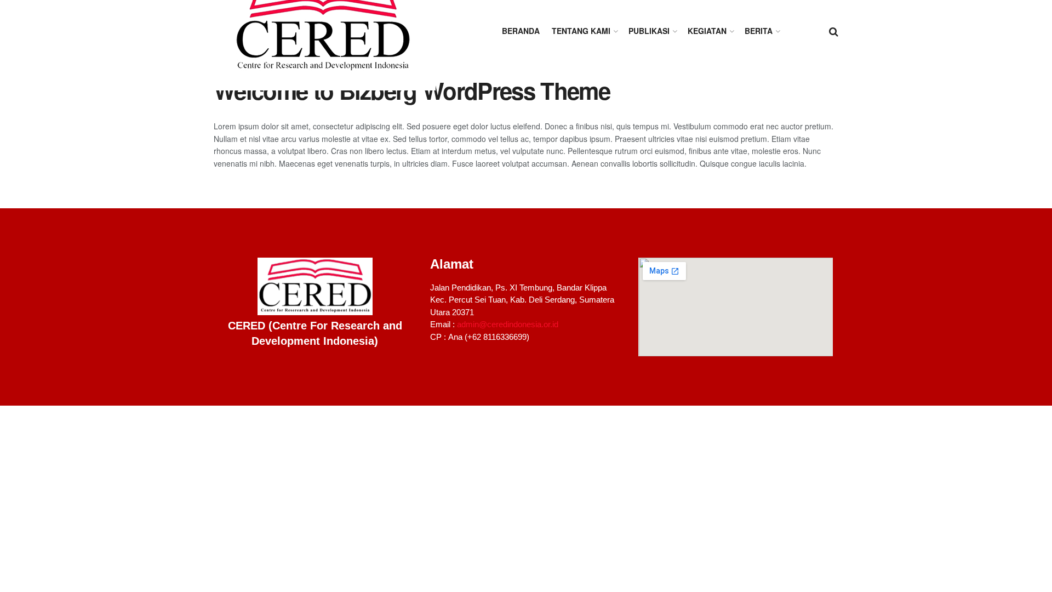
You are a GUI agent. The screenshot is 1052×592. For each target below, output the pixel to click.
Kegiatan (707, 30)
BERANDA (521, 30)
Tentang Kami (581, 30)
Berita (759, 30)
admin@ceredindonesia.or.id (507, 324)
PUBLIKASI (649, 30)
